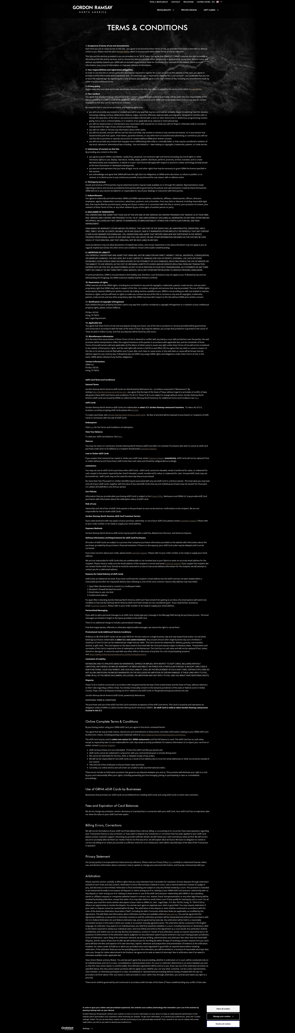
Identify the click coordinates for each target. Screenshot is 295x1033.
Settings (86, 1028)
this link (134, 410)
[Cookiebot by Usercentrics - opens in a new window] (67, 1028)
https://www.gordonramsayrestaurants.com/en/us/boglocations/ (117, 654)
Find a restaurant (159, 2)
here (197, 398)
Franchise (188, 2)
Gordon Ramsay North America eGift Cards (126, 415)
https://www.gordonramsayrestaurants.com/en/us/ (163, 735)
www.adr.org (171, 914)
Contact (175, 2)
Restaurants (164, 10)
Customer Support (148, 448)
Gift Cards (209, 10)
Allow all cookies (223, 1009)
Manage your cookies (221, 1016)
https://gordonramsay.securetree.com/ (109, 392)
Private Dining (189, 10)
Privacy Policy (157, 496)
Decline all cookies (223, 1024)
